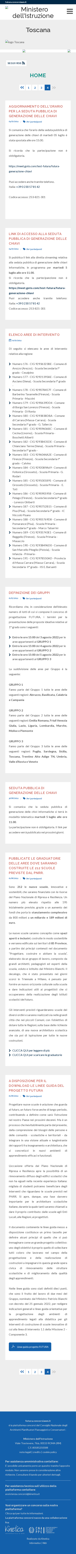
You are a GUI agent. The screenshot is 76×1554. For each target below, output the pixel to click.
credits (37, 1452)
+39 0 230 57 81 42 (28, 186)
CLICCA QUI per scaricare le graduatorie (37, 1054)
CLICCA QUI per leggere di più (31, 1050)
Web (44, 1543)
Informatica (35, 1543)
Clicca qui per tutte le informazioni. (24, 1513)
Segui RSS (15, 63)
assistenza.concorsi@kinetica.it (22, 1493)
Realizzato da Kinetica (38, 1538)
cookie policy (50, 1452)
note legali (25, 1452)
